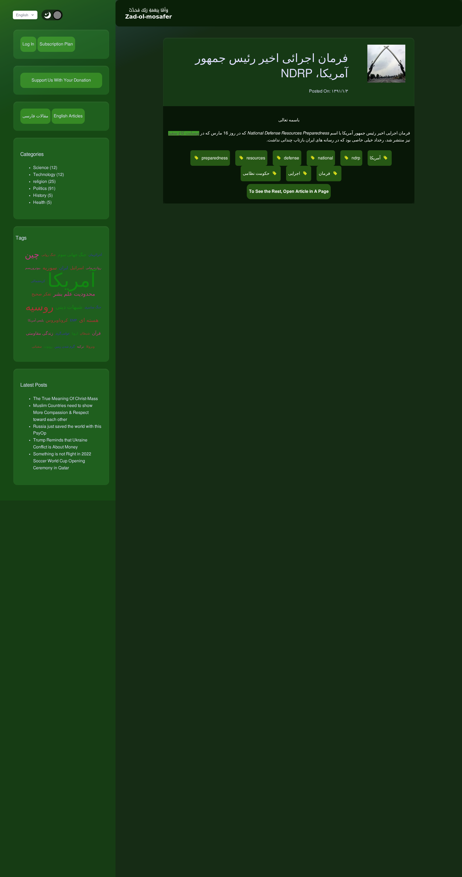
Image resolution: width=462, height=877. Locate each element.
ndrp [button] (355, 158)
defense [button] (291, 158)
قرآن (96, 333)
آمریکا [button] (376, 158)
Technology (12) (48, 174)
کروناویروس (57, 320)
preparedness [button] (214, 158)
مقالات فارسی (35, 116)
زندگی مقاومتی (39, 333)
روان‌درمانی (93, 268)
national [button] (325, 158)
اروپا (75, 333)
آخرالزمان (95, 254)
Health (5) (42, 202)
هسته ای (89, 320)
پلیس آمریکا (36, 320)
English (22, 15)
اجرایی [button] (294, 173)
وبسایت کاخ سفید (183, 133)
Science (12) (45, 168)
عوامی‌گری (62, 333)
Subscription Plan (56, 44)
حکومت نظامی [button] (257, 173)
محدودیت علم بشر (74, 294)
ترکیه (80, 346)
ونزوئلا (90, 346)
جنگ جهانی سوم (72, 255)
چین (32, 255)
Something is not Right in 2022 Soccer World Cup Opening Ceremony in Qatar (62, 461)
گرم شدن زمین (65, 346)
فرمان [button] (325, 173)
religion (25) (44, 181)
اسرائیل (77, 268)
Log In (28, 44)
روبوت (48, 346)
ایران (63, 268)
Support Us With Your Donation (61, 80)
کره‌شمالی (38, 281)
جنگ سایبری (92, 307)
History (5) (43, 195)
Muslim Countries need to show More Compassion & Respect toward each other (63, 412)
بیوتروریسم (32, 268)
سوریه (50, 268)
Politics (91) (44, 188)
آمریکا (71, 281)
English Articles (68, 116)
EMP (73, 320)
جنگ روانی (48, 254)
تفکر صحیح (41, 294)
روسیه (39, 307)
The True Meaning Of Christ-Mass (65, 399)
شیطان (85, 333)
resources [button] (255, 158)
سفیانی (37, 346)
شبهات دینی (69, 307)
